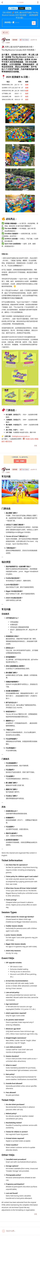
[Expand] (34, 23)
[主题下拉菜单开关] (38, 2)
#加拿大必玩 (29, 439)
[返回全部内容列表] (2, 2)
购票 (26, 85)
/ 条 (19, 2)
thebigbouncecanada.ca (21, 436)
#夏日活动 (8, 441)
